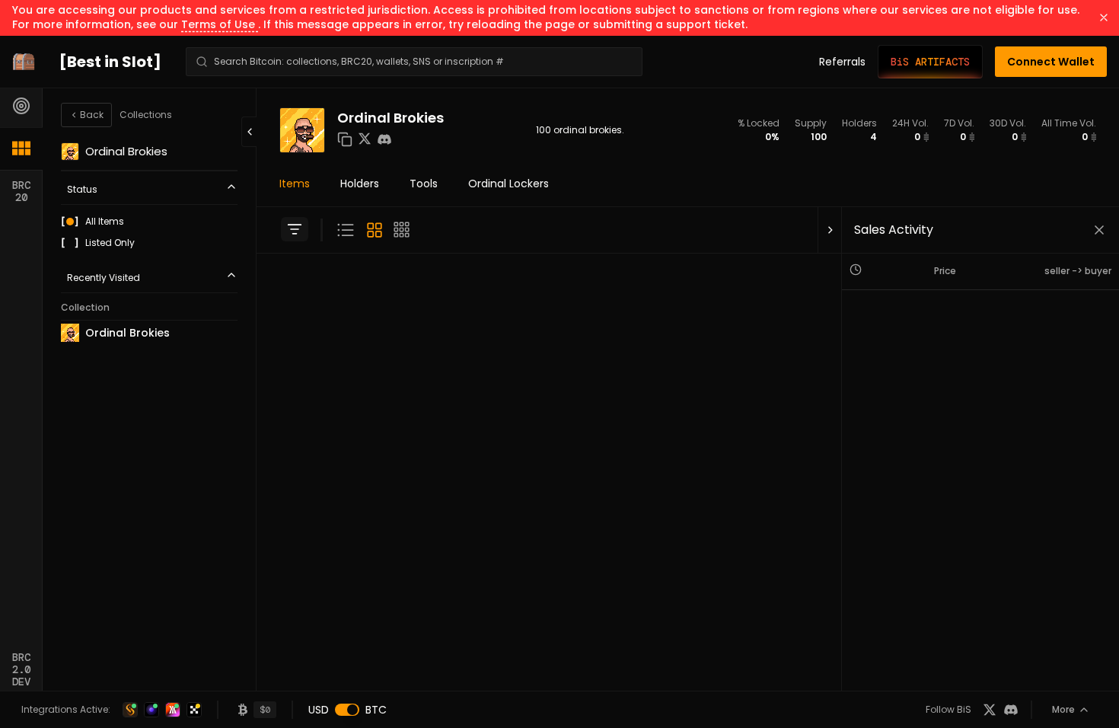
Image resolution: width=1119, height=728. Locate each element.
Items (294, 183)
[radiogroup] (149, 232)
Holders (359, 183)
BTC (376, 709)
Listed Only (110, 243)
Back (92, 114)
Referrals (842, 61)
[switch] (347, 710)
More (1063, 709)
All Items (104, 222)
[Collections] (21, 148)
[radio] (70, 221)
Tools (424, 183)
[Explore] (21, 106)
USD (318, 709)
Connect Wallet (1051, 61)
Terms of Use (219, 24)
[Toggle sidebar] (294, 229)
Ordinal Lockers (508, 183)
